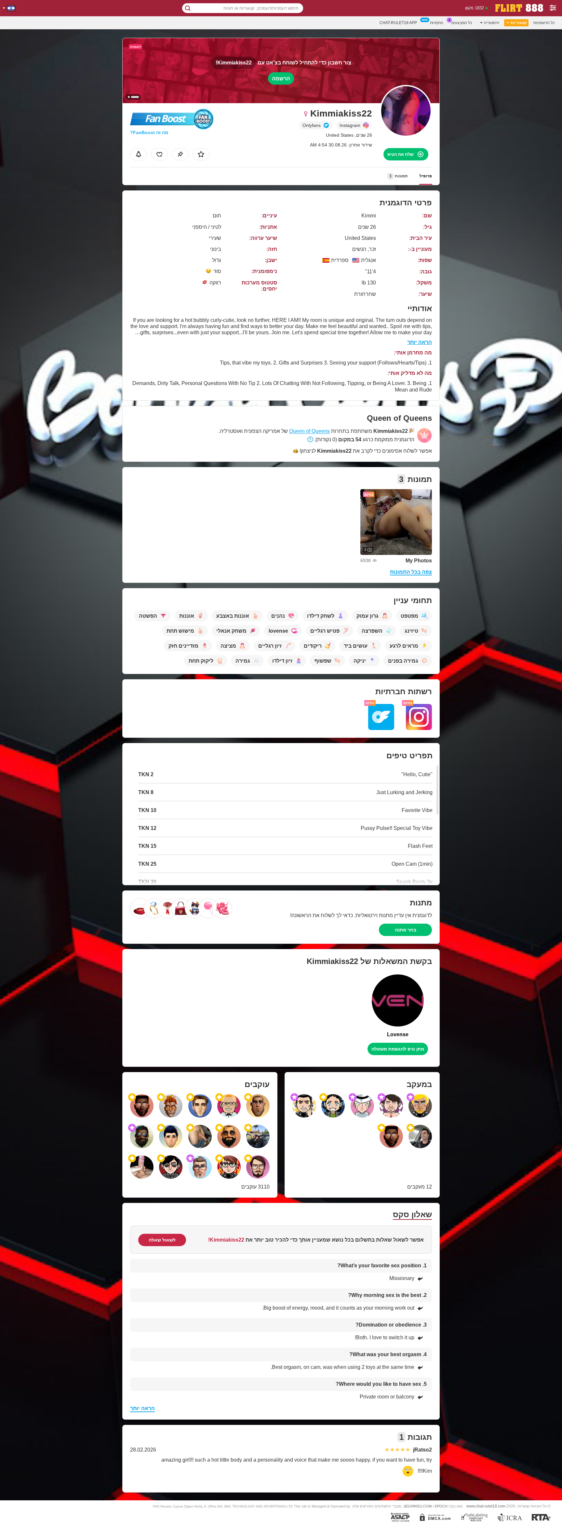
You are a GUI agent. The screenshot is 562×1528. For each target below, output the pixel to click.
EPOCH (441, 1506)
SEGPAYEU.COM (418, 1506)
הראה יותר (419, 342)
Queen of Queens (309, 431)
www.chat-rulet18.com (485, 1506)
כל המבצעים (461, 23)
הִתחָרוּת (436, 23)
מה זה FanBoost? (149, 132)
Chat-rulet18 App (398, 23)
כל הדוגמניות (544, 23)
